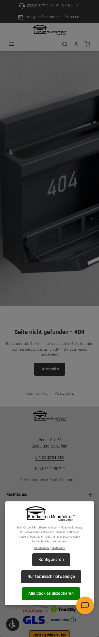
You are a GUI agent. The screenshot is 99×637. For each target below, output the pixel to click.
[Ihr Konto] (76, 44)
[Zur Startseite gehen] (49, 30)
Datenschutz (42, 548)
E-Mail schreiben (49, 457)
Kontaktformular (64, 480)
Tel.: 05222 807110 (50, 469)
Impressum (58, 548)
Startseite (49, 369)
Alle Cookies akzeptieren (51, 593)
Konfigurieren (51, 559)
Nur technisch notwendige (51, 576)
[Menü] (11, 44)
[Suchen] (65, 44)
